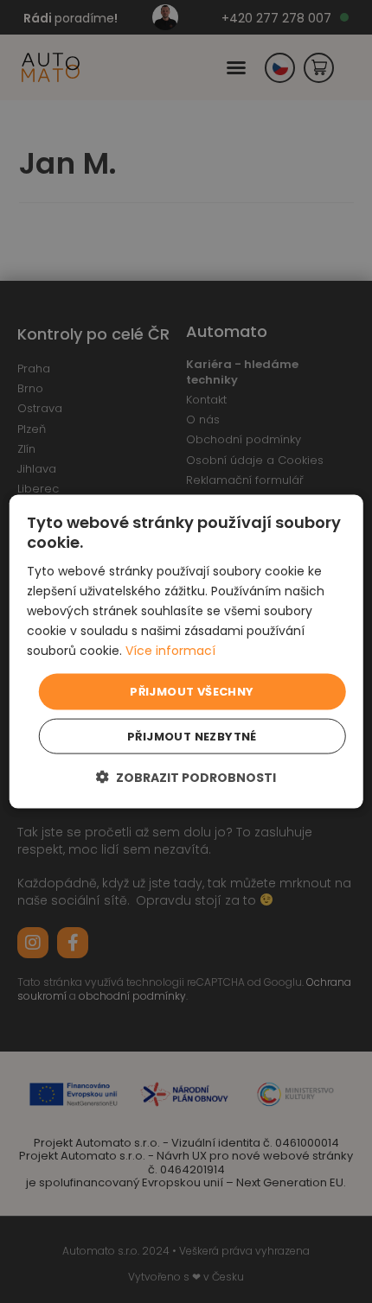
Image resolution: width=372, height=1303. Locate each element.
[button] (186, 776)
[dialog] (186, 652)
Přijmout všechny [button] (191, 691)
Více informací (170, 650)
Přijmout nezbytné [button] (192, 736)
